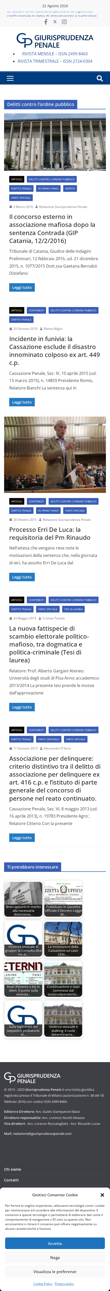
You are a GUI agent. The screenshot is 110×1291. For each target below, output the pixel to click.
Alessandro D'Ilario (57, 748)
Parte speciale (21, 197)
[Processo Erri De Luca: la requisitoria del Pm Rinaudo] (55, 455)
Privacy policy (64, 1284)
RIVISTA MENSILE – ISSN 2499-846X (55, 54)
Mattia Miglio (53, 328)
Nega (55, 1257)
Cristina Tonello (53, 618)
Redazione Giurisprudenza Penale (63, 207)
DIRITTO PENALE (21, 188)
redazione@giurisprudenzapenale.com (42, 1133)
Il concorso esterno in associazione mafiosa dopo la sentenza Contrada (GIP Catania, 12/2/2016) (52, 228)
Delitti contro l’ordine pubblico (52, 179)
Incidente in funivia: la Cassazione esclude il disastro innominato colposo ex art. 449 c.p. (54, 350)
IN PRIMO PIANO (48, 188)
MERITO (70, 188)
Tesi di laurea (73, 609)
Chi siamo (12, 1169)
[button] (102, 1195)
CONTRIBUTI (36, 310)
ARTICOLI (16, 179)
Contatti (11, 1180)
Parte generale (48, 739)
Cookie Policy (43, 1284)
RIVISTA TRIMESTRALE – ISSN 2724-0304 (55, 61)
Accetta (55, 1243)
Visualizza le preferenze (55, 1271)
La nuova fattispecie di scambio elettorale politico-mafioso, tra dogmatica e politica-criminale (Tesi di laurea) (49, 644)
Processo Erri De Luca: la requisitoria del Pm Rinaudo (50, 533)
